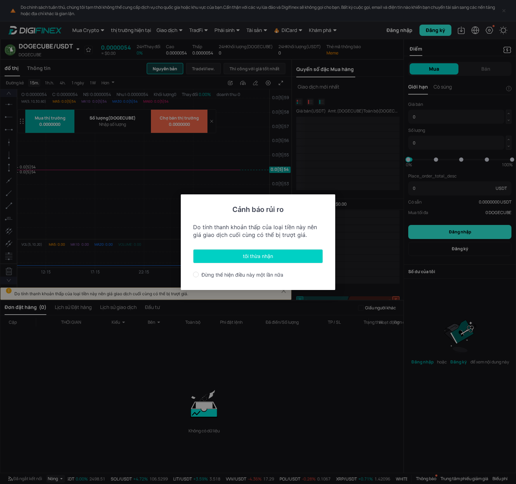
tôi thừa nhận (258, 256)
